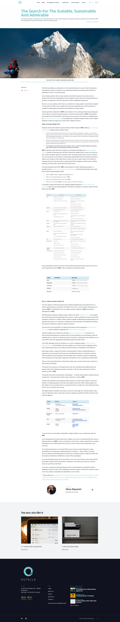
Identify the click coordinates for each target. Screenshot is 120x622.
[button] (98, 2)
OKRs (66, 479)
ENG (90, 2)
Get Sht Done (56, 477)
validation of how (85, 315)
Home (38, 2)
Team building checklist (68, 477)
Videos (83, 2)
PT (92, 2)
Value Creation (50, 479)
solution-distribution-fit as (77, 333)
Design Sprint (58, 475)
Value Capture (60, 479)
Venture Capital (75, 2)
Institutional (65, 2)
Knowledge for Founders (53, 2)
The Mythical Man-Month (70, 475)
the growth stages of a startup (53, 118)
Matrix (43, 2)
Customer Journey (84, 475)
